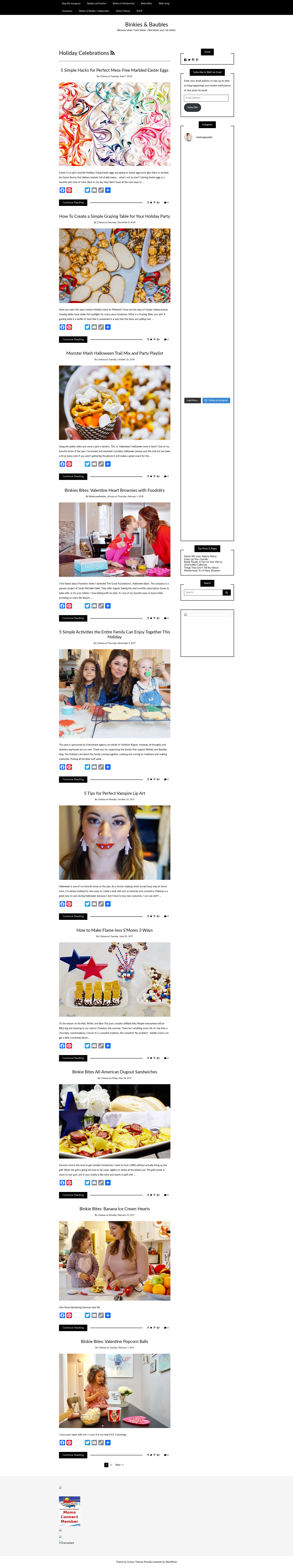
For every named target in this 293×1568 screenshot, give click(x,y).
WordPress (171, 1562)
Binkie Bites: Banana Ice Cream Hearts (115, 1209)
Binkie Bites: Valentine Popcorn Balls (114, 1342)
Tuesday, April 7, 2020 (121, 76)
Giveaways (67, 11)
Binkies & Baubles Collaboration (94, 11)
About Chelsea (123, 11)
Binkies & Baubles (146, 24)
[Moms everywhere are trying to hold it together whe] (207, 298)
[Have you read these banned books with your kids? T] (207, 382)
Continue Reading (73, 202)
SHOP (139, 11)
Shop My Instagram (71, 3)
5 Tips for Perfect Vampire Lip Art (114, 793)
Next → (119, 1465)
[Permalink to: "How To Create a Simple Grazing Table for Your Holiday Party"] (114, 266)
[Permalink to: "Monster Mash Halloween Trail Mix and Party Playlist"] (114, 402)
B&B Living (164, 3)
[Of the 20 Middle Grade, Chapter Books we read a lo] (207, 187)
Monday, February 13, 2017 (122, 1215)
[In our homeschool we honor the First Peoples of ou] (207, 354)
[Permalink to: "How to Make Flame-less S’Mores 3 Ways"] (114, 979)
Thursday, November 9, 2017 (121, 643)
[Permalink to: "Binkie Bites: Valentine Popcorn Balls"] (114, 1391)
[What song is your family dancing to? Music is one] (207, 326)
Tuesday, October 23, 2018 (122, 360)
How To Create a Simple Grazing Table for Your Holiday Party (114, 216)
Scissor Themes (135, 1562)
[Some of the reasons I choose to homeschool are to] (207, 270)
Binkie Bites (146, 3)
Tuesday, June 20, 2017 (121, 936)
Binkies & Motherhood (123, 3)
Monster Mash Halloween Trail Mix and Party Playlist (114, 353)
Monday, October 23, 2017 (121, 799)
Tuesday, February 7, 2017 (121, 1348)
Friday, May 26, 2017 (122, 1078)
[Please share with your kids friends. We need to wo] (207, 159)
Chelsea (104, 76)
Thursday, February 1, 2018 (130, 496)
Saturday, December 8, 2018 (121, 222)
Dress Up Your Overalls (196, 559)
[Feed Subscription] (112, 53)
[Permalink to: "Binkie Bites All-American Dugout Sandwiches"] (114, 1121)
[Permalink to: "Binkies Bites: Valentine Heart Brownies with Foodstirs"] (114, 539)
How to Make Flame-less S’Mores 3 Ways (114, 930)
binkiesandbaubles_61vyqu (101, 496)
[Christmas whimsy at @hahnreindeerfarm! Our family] (207, 214)
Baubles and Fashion (96, 3)
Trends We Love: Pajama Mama (200, 556)
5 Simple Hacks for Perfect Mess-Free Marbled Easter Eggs (115, 70)
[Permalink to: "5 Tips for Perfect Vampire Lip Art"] (114, 842)
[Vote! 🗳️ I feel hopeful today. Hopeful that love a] (207, 242)
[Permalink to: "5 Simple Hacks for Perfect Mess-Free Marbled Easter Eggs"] (114, 124)
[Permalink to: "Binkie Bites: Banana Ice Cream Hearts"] (114, 1261)
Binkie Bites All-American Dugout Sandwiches (114, 1072)
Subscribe (192, 107)
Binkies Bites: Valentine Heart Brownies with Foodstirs (115, 490)
